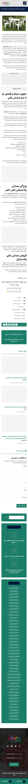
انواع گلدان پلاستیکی (14, 597)
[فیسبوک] (19, 746)
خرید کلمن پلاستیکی (14, 624)
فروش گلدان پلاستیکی (14, 668)
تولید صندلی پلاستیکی (14, 603)
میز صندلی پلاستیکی (21, 443)
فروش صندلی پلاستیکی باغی (20, 312)
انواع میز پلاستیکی (14, 591)
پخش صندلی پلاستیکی (14, 707)
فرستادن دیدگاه (21, 506)
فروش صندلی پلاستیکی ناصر (20, 315)
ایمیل (25, 490)
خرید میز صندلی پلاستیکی (14, 615)
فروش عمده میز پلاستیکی (14, 650)
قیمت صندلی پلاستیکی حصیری (13, 674)
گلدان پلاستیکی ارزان (14, 719)
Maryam (19, 297)
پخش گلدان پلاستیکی (14, 713)
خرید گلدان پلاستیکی (14, 626)
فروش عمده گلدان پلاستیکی (14, 653)
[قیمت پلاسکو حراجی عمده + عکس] (14, 551)
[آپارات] (7, 746)
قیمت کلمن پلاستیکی (14, 698)
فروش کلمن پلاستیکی (14, 665)
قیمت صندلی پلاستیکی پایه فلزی (14, 680)
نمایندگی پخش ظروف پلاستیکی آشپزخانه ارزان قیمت (14, 571)
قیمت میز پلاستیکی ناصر (13, 692)
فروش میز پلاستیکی (13, 659)
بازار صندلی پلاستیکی (14, 600)
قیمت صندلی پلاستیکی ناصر (14, 677)
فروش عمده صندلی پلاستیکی (19, 318)
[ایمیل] (11, 746)
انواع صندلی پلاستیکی (14, 588)
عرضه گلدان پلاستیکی (14, 641)
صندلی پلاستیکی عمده (14, 635)
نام (26, 482)
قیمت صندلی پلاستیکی (14, 671)
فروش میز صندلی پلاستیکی (14, 656)
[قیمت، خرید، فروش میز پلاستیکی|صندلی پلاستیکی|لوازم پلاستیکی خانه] (5, 3)
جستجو (6, 517)
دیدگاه (25, 466)
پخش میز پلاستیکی (13, 710)
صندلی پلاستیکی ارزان (14, 629)
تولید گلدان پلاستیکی (14, 606)
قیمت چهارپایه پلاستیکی (13, 695)
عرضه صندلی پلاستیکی (14, 638)
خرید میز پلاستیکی (14, 618)
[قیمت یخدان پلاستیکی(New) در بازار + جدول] (14, 535)
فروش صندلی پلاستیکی (16, 309)
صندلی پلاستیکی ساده (14, 632)
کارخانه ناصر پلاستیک (14, 716)
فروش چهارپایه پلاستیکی (13, 662)
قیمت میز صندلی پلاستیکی (14, 686)
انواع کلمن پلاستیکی (14, 594)
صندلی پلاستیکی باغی (16, 303)
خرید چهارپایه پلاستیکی (14, 621)
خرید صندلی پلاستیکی (14, 609)
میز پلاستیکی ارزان (14, 704)
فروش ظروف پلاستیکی (14, 647)
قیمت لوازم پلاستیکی (14, 683)
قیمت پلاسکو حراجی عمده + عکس (14, 556)
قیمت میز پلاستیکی (13, 689)
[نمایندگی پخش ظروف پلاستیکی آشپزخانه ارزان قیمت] (14, 565)
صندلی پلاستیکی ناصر (21, 306)
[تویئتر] (15, 746)
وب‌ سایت (24, 497)
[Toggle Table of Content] (23, 89)
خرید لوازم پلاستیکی (14, 612)
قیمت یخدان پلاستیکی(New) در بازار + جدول (14, 542)
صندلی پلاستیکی (8, 47)
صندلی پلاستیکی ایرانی (14, 382)
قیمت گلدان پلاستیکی (14, 701)
